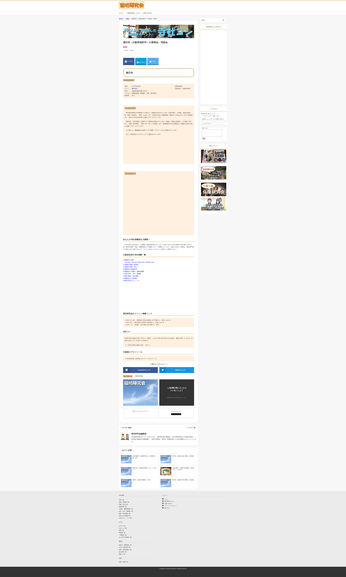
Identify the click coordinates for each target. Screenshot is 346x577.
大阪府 (127, 18)
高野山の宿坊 (141, 262)
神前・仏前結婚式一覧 (125, 549)
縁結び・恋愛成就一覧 (125, 545)
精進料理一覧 (123, 506)
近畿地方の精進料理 (130, 269)
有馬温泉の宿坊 (150, 262)
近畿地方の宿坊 (129, 260)
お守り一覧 (122, 526)
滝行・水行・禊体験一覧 (126, 511)
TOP (122, 18)
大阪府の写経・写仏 (130, 267)
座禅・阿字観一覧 (124, 502)
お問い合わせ (147, 13)
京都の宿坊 (127, 262)
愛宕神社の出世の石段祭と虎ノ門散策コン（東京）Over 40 (153, 320)
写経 (126, 50)
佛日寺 (134, 88)
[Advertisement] (159, 150)
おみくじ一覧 (123, 528)
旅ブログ (166, 508)
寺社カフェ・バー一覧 (125, 518)
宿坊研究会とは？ (169, 501)
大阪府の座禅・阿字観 (131, 264)
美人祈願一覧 (123, 552)
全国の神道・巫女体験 (131, 276)
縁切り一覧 (122, 554)
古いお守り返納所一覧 (125, 537)
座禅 (132, 50)
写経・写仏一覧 (123, 504)
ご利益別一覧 (123, 535)
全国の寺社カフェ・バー (132, 280)
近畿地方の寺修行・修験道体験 (134, 271)
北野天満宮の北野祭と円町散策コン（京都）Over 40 (149, 322)
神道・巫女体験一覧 (124, 513)
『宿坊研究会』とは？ (133, 13)
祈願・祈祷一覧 (123, 562)
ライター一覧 (191, 427)
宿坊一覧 (121, 500)
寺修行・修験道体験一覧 (126, 509)
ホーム (121, 13)
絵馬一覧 (121, 530)
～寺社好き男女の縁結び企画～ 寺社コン (139, 345)
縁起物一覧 (122, 532)
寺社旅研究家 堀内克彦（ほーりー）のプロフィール (142, 358)
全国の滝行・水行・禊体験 (132, 273)
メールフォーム (157, 249)
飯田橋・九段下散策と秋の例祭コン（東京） (147, 324)
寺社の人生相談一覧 (124, 515)
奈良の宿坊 (134, 262)
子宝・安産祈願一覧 (124, 547)
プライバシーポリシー (170, 505)
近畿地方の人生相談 (130, 278)
